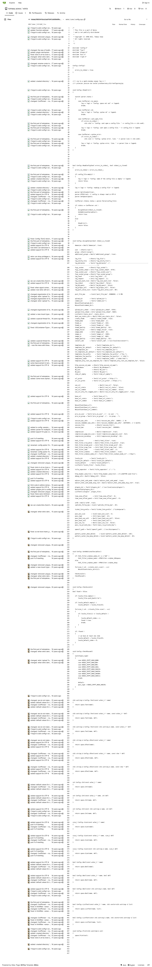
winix (25, 9)
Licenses (141, 965)
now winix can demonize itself (41, 248)
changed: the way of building (41, 50)
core (72, 19)
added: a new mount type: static (42, 314)
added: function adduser (39, 30)
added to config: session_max (41, 427)
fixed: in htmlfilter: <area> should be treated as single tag (51, 907)
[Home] (4, 3)
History (133, 24)
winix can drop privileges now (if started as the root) (49, 256)
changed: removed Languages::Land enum (46, 37)
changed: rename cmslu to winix (42, 63)
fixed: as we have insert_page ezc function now (47, 532)
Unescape (142, 24)
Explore (12, 3)
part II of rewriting (37, 438)
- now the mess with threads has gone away (46, 345)
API (148, 965)
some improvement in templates (42, 363)
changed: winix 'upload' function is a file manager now (50, 296)
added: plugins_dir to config (40, 489)
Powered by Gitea (8, 965)
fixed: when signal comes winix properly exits (46, 287)
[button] (118, 8)
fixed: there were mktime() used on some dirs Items (49, 494)
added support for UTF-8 (39, 194)
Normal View (123, 24)
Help (20, 3)
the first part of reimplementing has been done (47, 97)
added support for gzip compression (43, 432)
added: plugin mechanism (39, 52)
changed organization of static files (43, 294)
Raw (113, 24)
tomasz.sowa (14, 9)
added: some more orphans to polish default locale (48, 378)
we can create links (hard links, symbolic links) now (49, 281)
